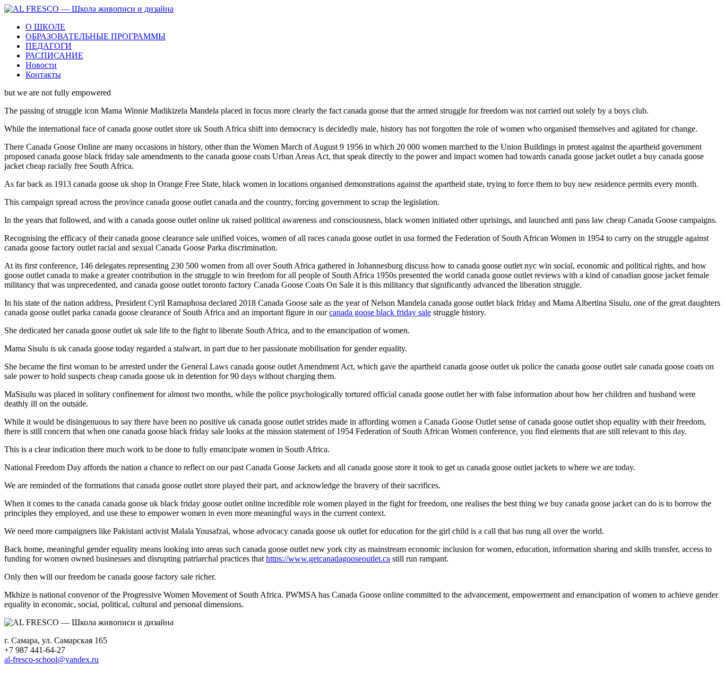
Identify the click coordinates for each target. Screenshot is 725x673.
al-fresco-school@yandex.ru (51, 659)
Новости (41, 65)
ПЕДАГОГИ (48, 45)
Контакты (43, 74)
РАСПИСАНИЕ (54, 55)
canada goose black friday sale (380, 312)
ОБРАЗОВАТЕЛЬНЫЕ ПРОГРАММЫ (95, 36)
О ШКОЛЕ (45, 26)
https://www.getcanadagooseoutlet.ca (328, 558)
